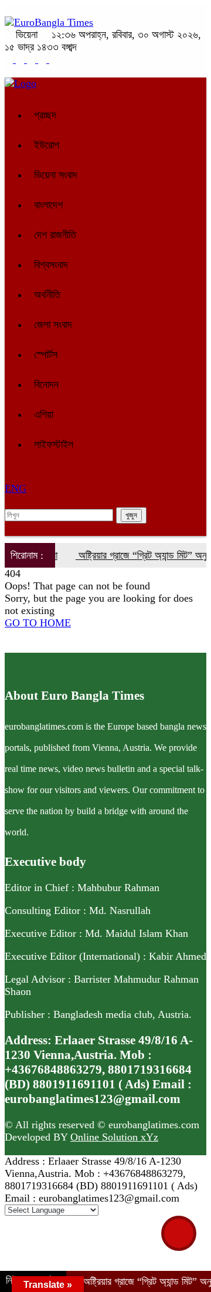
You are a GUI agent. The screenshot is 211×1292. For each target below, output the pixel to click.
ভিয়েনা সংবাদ (55, 175)
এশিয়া (43, 414)
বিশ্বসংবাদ (51, 265)
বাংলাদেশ (48, 205)
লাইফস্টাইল (53, 444)
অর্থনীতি (47, 295)
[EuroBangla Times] (49, 22)
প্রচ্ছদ (45, 115)
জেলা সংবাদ (53, 324)
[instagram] (32, 59)
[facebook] (10, 59)
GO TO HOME (38, 623)
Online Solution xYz (114, 1137)
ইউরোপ (46, 145)
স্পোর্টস (45, 354)
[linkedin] (43, 59)
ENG (15, 488)
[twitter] (21, 59)
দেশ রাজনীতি (55, 235)
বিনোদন (46, 384)
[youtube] (53, 59)
